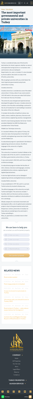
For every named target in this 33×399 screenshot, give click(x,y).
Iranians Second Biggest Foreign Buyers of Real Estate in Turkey (15, 318)
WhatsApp (7, 396)
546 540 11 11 (10, 3)
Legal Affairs (16, 369)
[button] (16, 249)
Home (16, 358)
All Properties (16, 361)
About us (16, 372)
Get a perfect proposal (16, 255)
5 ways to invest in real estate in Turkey (15, 292)
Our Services (16, 364)
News (16, 366)
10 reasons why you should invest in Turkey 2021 (16, 300)
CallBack (26, 396)
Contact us (17, 375)
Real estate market (10, 277)
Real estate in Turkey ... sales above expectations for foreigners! (16, 309)
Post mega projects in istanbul (14, 284)
